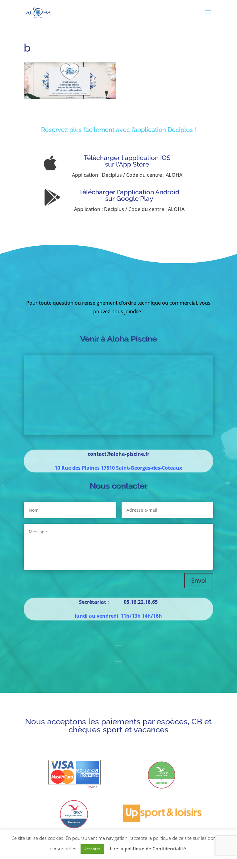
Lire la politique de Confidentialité (148, 848)
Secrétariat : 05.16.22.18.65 (118, 602)
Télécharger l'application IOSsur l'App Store (127, 161)
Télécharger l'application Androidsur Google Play (129, 195)
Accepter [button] (92, 849)
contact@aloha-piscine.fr (118, 454)
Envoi (198, 580)
